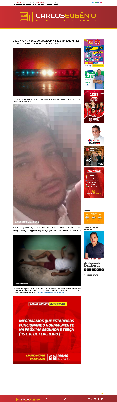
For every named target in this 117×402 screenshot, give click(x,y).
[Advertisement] (47, 379)
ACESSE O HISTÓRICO (92, 259)
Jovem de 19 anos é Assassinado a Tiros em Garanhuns (46, 41)
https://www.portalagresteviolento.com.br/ (49, 292)
